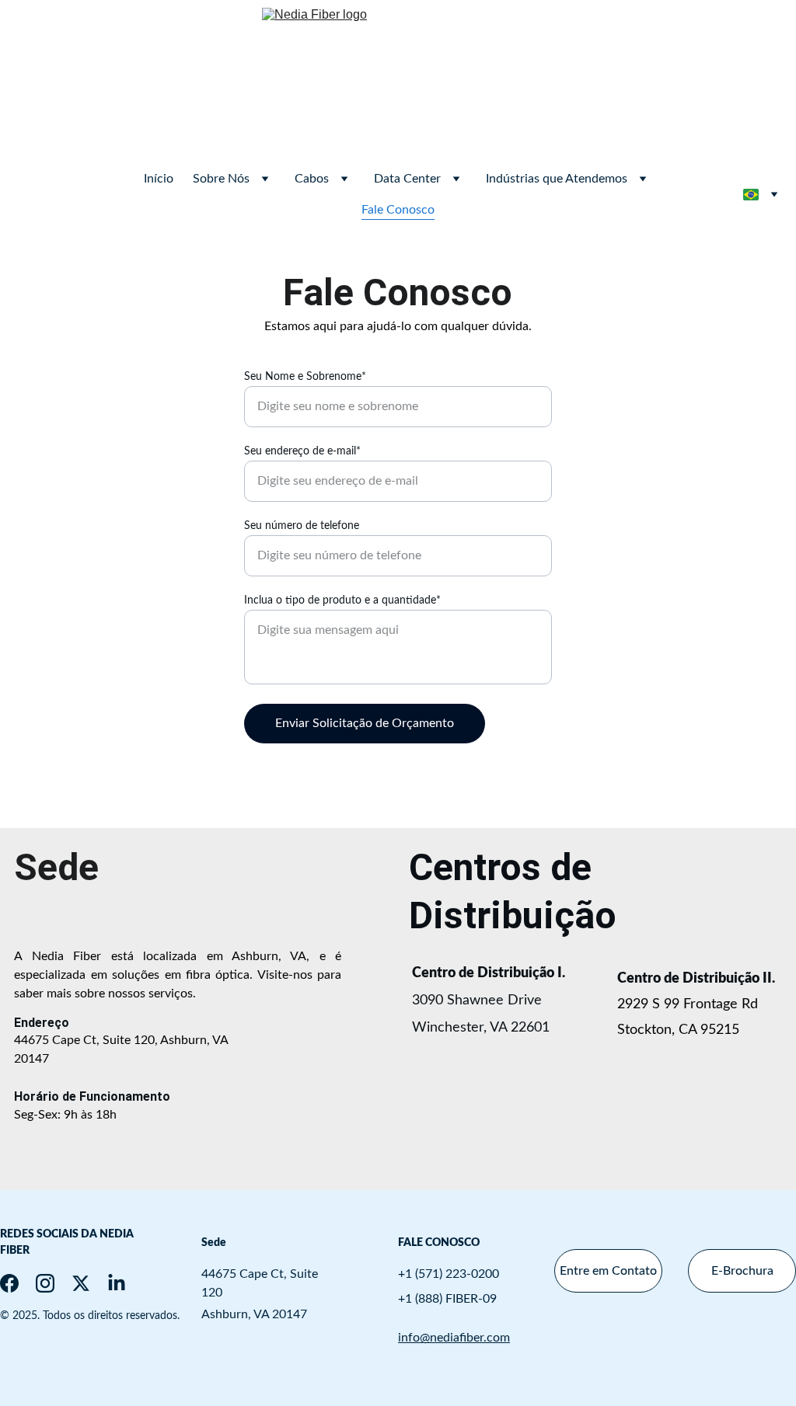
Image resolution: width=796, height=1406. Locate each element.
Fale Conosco (398, 210)
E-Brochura (742, 1271)
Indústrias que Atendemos (556, 178)
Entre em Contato (608, 1271)
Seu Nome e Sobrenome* (305, 376)
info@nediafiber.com (454, 1337)
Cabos (312, 178)
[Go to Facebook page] (9, 1283)
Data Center (407, 178)
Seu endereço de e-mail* (302, 451)
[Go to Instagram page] (45, 1283)
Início (158, 178)
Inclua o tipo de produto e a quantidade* (342, 600)
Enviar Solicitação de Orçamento (364, 723)
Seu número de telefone (301, 525)
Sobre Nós (221, 178)
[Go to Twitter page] (81, 1283)
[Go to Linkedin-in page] (116, 1283)
